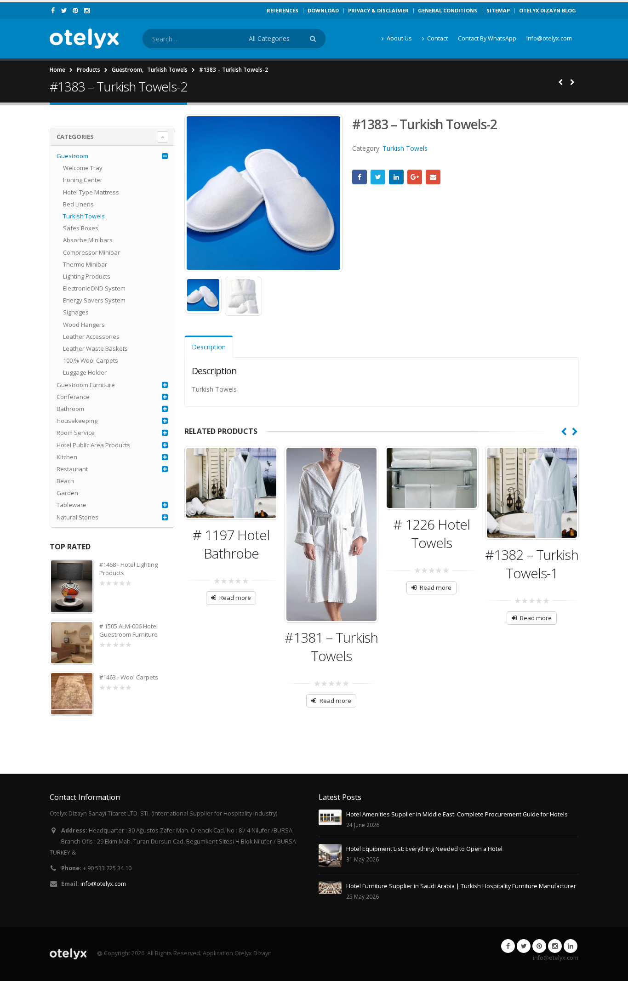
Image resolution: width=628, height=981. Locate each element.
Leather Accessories (91, 336)
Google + (414, 177)
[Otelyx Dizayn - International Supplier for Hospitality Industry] (84, 39)
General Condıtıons (447, 10)
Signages (76, 312)
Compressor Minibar (91, 252)
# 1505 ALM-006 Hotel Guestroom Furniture (128, 630)
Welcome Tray (83, 168)
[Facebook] (53, 10)
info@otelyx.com (549, 38)
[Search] (314, 38)
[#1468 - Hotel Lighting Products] (72, 586)
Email (433, 177)
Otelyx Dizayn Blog (547, 10)
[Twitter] (64, 10)
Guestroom (72, 156)
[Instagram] (87, 10)
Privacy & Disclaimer (378, 10)
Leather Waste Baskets (95, 348)
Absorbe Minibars (88, 240)
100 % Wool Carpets (90, 360)
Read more (235, 597)
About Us (399, 38)
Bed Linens (78, 204)
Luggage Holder (85, 372)
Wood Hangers (84, 324)
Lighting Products (86, 276)
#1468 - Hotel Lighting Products (128, 568)
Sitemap (498, 10)
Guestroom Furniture (86, 385)
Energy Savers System (94, 300)
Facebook (359, 177)
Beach (65, 481)
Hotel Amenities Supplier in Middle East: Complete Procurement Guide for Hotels (457, 814)
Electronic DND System (94, 288)
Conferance (73, 397)
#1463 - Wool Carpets (128, 677)
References (282, 10)
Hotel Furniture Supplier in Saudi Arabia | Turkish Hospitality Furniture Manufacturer (461, 886)
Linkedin (570, 946)
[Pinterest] (75, 10)
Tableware (71, 505)
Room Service (76, 432)
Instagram (555, 946)
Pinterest (539, 946)
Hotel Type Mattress (91, 192)
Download (323, 10)
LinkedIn (396, 177)
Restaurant (72, 469)
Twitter (378, 177)
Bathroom (70, 409)
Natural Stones (77, 517)
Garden (67, 493)
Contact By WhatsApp (487, 38)
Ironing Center (83, 180)
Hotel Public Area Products (93, 445)
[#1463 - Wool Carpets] (72, 694)
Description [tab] (209, 346)
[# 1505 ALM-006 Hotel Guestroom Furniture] (72, 643)
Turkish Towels (405, 148)
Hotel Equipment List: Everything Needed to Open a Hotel (424, 849)
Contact (437, 38)
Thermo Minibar (85, 264)
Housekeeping (77, 420)
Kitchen (67, 457)
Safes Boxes (80, 228)
